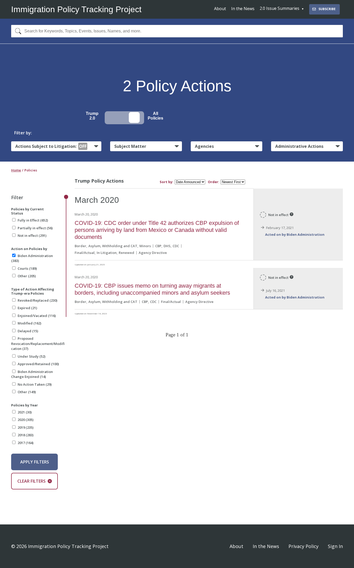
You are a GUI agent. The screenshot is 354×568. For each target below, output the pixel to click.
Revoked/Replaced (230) (37, 300)
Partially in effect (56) (35, 228)
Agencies (204, 146)
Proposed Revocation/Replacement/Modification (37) (38, 343)
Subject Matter (130, 146)
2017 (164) (25, 442)
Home (16, 170)
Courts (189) (27, 268)
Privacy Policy (303, 546)
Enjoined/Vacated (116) (37, 315)
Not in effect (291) (32, 235)
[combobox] (177, 31)
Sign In (335, 546)
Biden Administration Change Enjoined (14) (32, 374)
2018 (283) (25, 435)
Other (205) (27, 276)
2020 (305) (25, 419)
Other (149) (27, 392)
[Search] (17, 31)
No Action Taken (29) (35, 384)
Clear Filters (31, 481)
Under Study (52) (31, 356)
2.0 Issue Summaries (279, 8)
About (220, 8)
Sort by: (166, 182)
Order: (213, 182)
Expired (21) (27, 308)
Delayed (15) (28, 331)
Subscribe (327, 9)
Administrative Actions (299, 146)
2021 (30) (25, 412)
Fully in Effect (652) (33, 220)
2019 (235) (25, 427)
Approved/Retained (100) (38, 364)
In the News (242, 8)
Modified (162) (29, 323)
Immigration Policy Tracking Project (76, 9)
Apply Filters (34, 462)
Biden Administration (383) (32, 258)
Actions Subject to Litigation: (51, 146)
